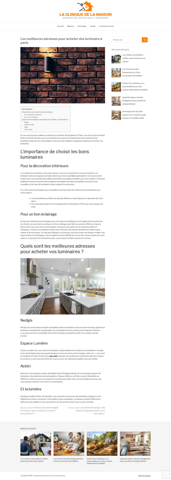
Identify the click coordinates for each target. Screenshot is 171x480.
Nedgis (26, 122)
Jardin (93, 26)
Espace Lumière (29, 124)
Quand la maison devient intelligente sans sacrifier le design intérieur (135, 460)
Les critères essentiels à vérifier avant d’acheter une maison (34, 460)
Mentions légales (145, 476)
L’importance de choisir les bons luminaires (37, 112)
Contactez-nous (106, 26)
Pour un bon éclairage (31, 117)
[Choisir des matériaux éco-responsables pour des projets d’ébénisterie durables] (102, 455)
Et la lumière (28, 129)
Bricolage (82, 26)
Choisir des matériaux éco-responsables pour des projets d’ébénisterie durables (99, 461)
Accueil (60, 26)
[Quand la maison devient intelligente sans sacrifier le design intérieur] (135, 455)
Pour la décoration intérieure (33, 114)
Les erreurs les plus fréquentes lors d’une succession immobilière (68, 460)
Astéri (26, 127)
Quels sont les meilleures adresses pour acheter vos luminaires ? (45, 119)
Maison (70, 26)
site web (53, 356)
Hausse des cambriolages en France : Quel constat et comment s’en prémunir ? (39, 410)
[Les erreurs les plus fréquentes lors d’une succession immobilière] (69, 455)
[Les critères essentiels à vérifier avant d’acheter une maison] (35, 455)
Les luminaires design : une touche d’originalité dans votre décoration (86, 410)
